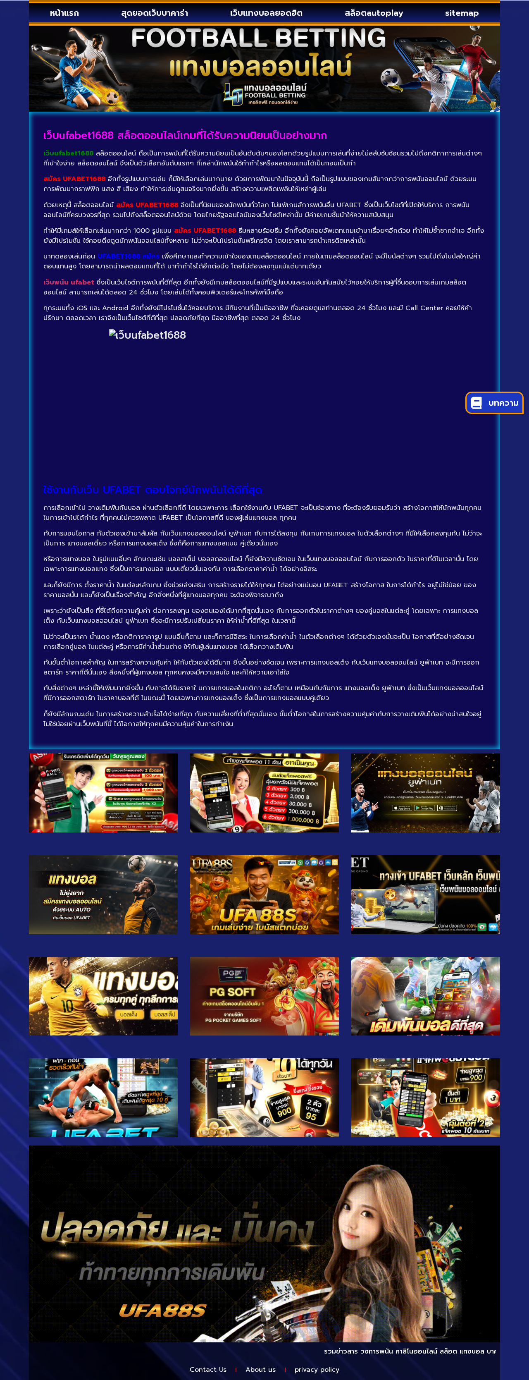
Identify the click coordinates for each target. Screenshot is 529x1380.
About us (260, 1370)
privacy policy (317, 1370)
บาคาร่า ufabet (480, 1351)
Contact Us (208, 1370)
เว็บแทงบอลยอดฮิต (266, 13)
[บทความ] (476, 403)
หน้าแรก (64, 13)
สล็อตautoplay (374, 13)
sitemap (462, 13)
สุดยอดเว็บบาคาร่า (154, 13)
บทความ (503, 403)
